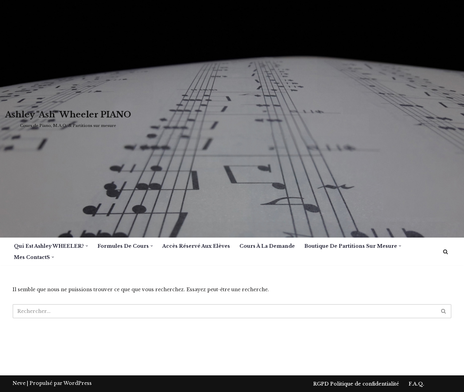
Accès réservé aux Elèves (196, 246)
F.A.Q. (416, 384)
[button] (87, 246)
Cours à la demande (267, 246)
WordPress (78, 383)
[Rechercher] (445, 251)
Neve (19, 383)
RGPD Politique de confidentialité (356, 384)
